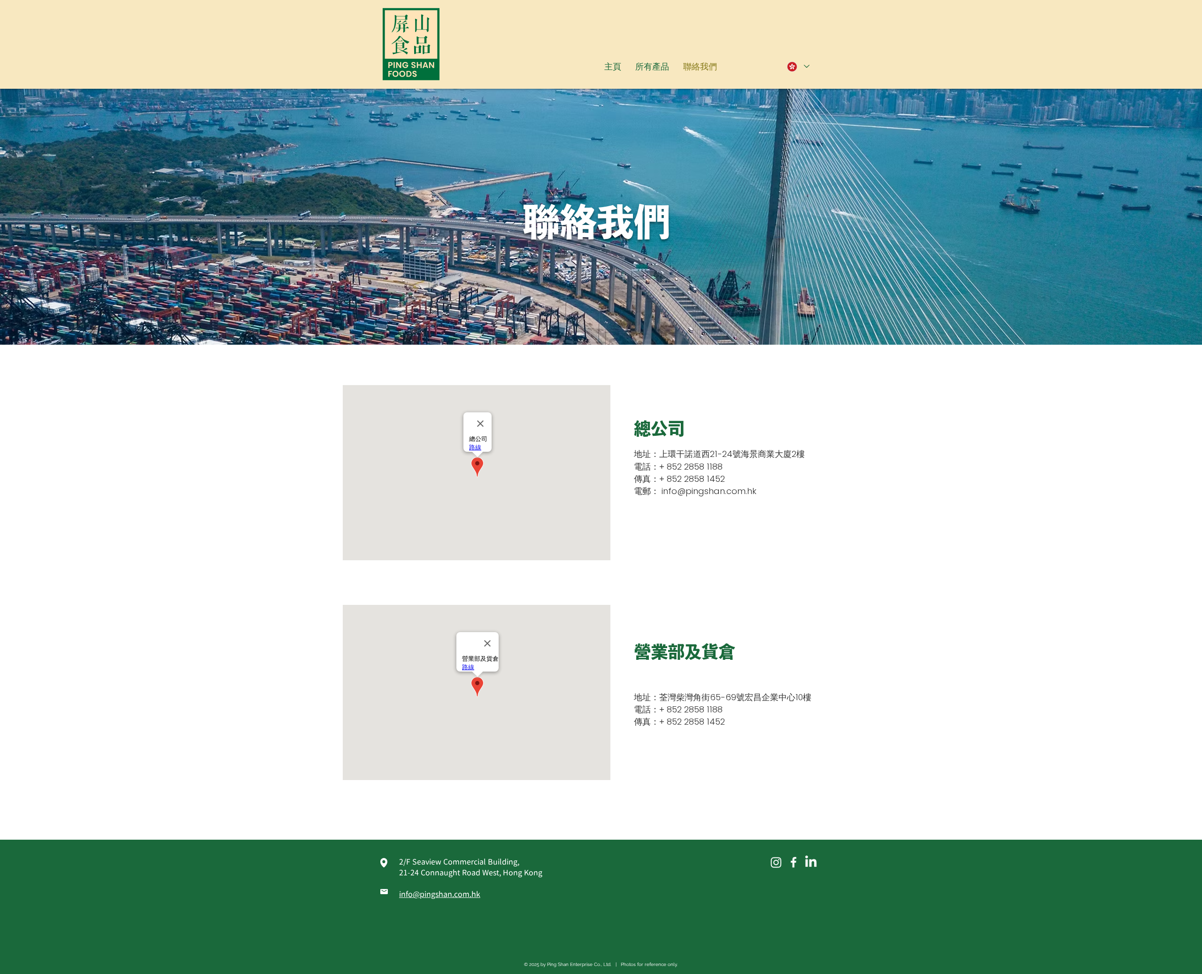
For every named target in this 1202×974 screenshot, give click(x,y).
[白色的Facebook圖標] (793, 862)
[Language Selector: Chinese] (797, 66)
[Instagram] (776, 862)
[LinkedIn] (811, 862)
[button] (652, 66)
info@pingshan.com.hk (709, 491)
